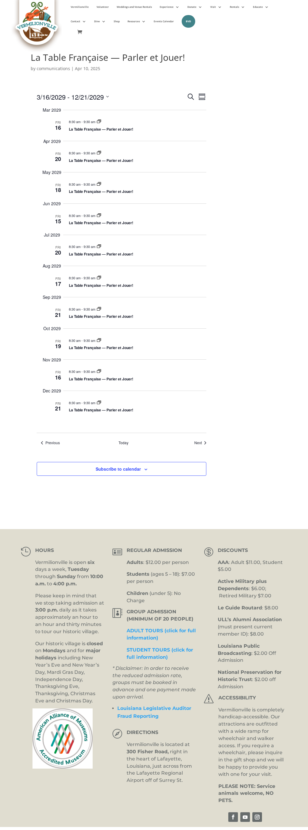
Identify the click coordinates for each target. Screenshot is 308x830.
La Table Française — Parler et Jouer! (101, 129)
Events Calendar (164, 21)
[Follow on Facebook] (233, 817)
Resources (134, 21)
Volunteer (103, 6)
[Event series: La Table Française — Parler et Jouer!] (99, 121)
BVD (188, 21)
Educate (258, 6)
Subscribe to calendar (118, 469)
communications (53, 68)
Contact (75, 21)
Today (123, 442)
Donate (191, 6)
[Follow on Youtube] (245, 817)
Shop (117, 21)
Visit (213, 6)
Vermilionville (80, 6)
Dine (97, 21)
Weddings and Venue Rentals (134, 6)
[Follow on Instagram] (257, 817)
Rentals (234, 6)
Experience (167, 6)
